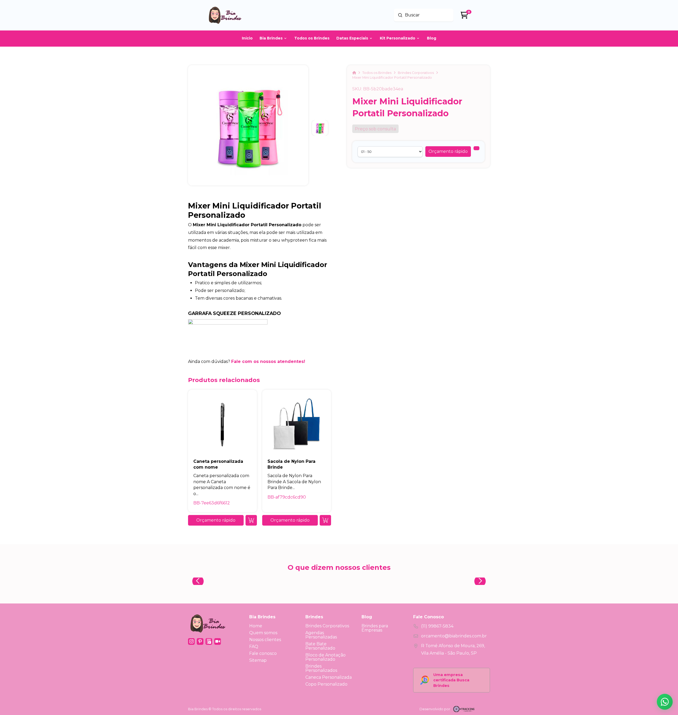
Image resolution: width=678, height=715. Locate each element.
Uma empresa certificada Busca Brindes (451, 680)
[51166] (476, 148)
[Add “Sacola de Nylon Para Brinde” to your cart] (325, 520)
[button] (448, 151)
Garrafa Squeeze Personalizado (234, 313)
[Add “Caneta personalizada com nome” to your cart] (251, 520)
